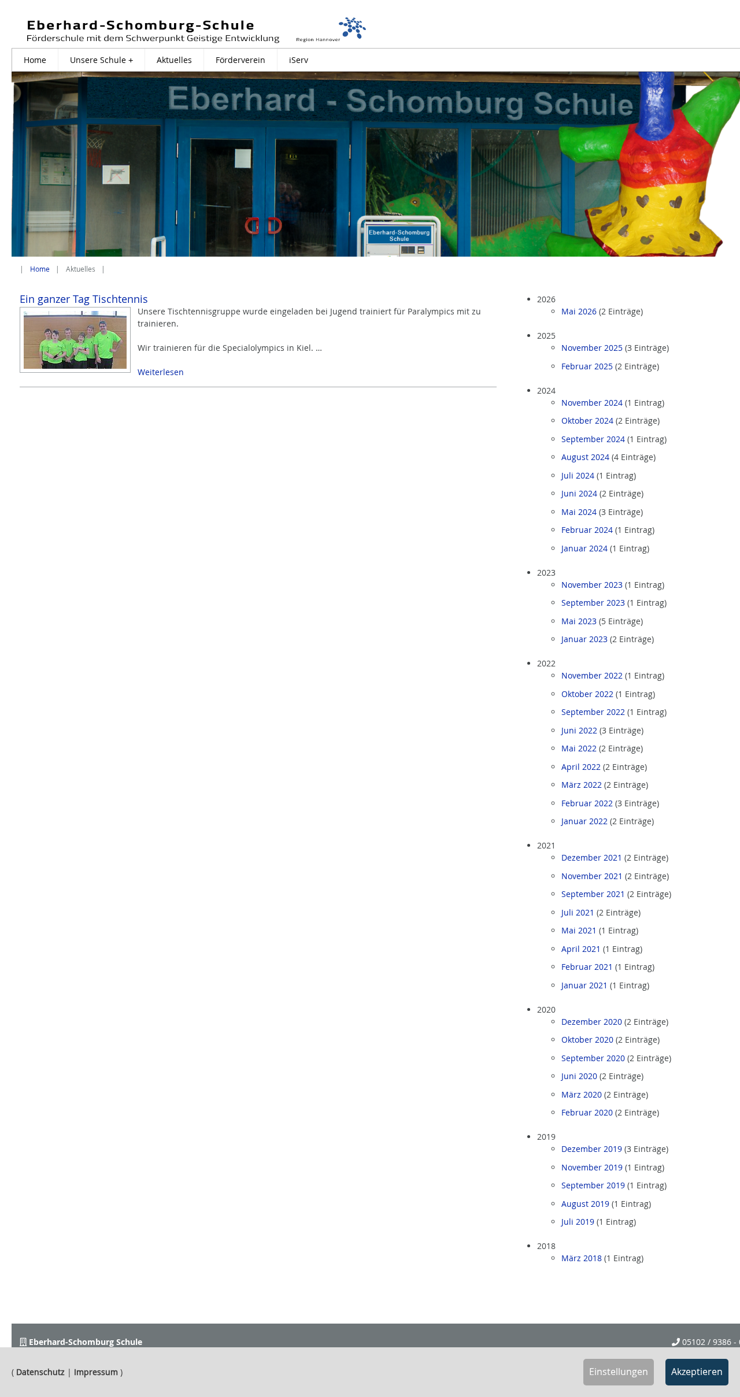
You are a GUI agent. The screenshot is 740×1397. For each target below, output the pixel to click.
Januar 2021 (584, 985)
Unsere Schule (101, 59)
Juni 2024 (579, 493)
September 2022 (593, 711)
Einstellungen (618, 1371)
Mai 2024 (579, 511)
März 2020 (581, 1094)
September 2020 (593, 1058)
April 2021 (581, 948)
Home (35, 59)
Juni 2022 (579, 730)
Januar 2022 (584, 821)
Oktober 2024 (587, 420)
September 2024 (593, 438)
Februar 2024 (587, 529)
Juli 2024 (577, 475)
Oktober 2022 (587, 693)
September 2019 (593, 1185)
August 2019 (585, 1203)
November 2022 (592, 675)
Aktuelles (174, 59)
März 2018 (581, 1258)
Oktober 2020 (587, 1039)
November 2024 (592, 402)
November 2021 (592, 875)
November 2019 (592, 1167)
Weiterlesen (161, 371)
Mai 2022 (579, 748)
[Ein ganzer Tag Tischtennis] (75, 340)
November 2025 (592, 347)
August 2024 (585, 456)
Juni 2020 (579, 1075)
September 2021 (593, 893)
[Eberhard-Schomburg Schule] (196, 30)
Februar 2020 (587, 1112)
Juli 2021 (577, 912)
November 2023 (592, 584)
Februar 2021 (587, 966)
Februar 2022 (587, 803)
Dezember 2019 (591, 1148)
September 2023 (593, 602)
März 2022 (581, 784)
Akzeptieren (697, 1371)
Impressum (96, 1371)
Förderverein (240, 59)
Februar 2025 (587, 366)
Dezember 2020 (591, 1021)
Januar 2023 (584, 638)
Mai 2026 (579, 311)
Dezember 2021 (591, 857)
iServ (298, 59)
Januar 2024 (584, 548)
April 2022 (581, 766)
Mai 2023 (579, 621)
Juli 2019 (577, 1221)
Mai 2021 (579, 930)
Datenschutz (40, 1371)
